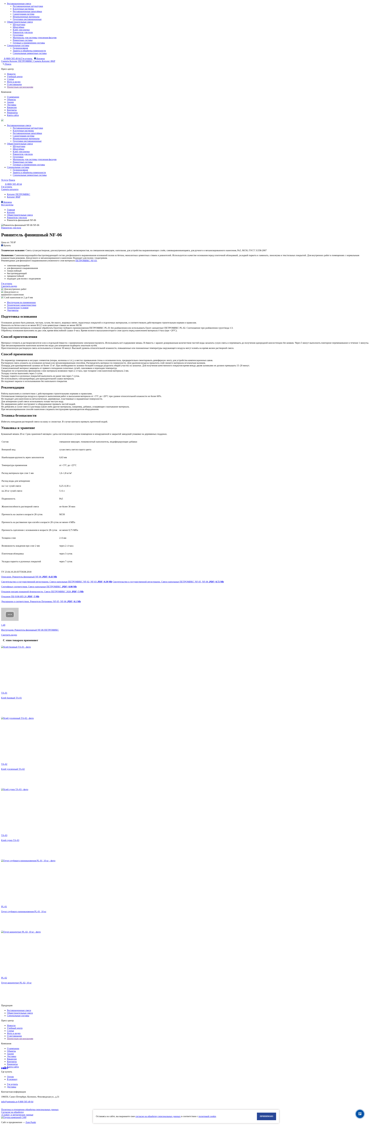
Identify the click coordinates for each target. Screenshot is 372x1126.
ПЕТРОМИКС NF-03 (86, 260)
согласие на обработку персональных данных (158, 1116)
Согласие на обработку (12, 1112)
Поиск (7, 64)
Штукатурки (19, 24)
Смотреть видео (9, 286)
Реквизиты (12, 112)
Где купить (27, 58)
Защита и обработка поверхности (29, 50)
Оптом (10, 1076)
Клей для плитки (21, 29)
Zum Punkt (31, 1122)
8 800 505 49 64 (25, 1101)
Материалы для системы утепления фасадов (35, 37)
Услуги (4, 180)
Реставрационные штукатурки (28, 6)
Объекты (11, 99)
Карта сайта (13, 115)
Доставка (11, 105)
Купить (7, 245)
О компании (13, 97)
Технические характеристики (21, 305)
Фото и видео (13, 82)
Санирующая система (23, 14)
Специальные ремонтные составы (30, 53)
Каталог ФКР (13, 197)
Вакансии (12, 107)
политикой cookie (207, 1116)
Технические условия (17, 307)
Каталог (11, 212)
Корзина (40, 58)
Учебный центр (15, 76)
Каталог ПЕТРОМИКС (18, 194)
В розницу (12, 1079)
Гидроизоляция (20, 48)
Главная (11, 209)
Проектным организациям (20, 87)
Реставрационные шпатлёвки (27, 11)
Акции (10, 102)
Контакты (12, 110)
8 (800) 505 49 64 (12, 58)
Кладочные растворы (23, 9)
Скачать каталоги (9, 189)
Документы (12, 310)
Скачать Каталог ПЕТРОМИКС (17, 61)
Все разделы (7, 205)
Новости (11, 74)
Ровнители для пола (23, 32)
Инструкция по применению (21, 302)
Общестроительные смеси (20, 22)
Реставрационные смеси (19, 3)
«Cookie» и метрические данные (17, 1114)
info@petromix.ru (9, 1101)
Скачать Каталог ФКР (44, 61)
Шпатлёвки (18, 27)
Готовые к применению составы (29, 43)
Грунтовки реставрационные (27, 19)
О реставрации (14, 84)
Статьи (10, 79)
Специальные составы (18, 45)
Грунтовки (18, 35)
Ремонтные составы (23, 40)
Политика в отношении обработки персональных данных (30, 1109)
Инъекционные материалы (26, 16)
